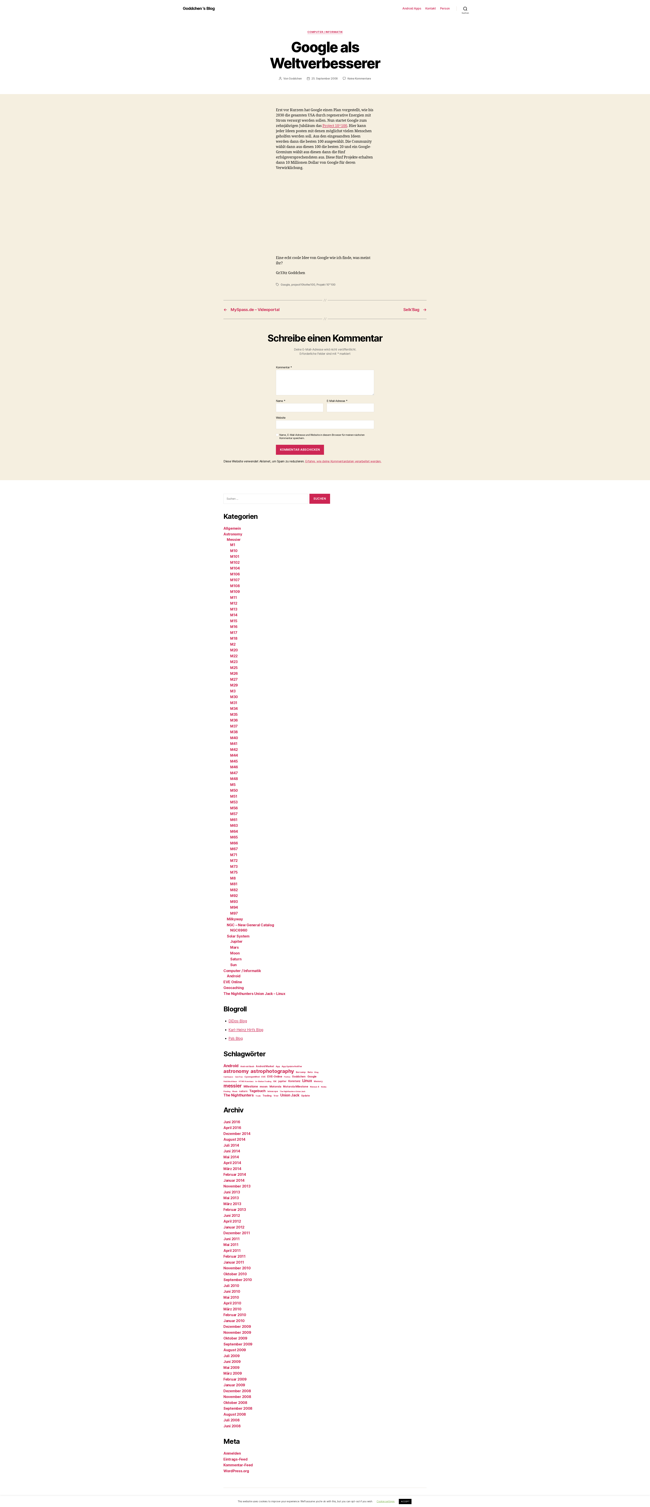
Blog (316, 1072)
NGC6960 (238, 930)
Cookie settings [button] (386, 1501)
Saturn (235, 959)
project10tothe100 (303, 284)
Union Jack (289, 1095)
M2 (232, 644)
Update (305, 1095)
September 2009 (237, 1344)
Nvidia (323, 1087)
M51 (233, 796)
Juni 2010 (231, 1291)
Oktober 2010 (235, 1274)
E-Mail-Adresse (337, 401)
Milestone (251, 1086)
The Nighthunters (238, 1095)
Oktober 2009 (235, 1338)
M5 (232, 785)
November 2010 (237, 1268)
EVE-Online (274, 1076)
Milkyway (235, 919)
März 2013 (232, 1204)
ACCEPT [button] (405, 1501)
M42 (234, 749)
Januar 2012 (233, 1227)
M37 (234, 726)
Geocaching (233, 988)
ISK (274, 1081)
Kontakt (430, 8)
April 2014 (232, 1163)
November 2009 (237, 1332)
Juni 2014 (231, 1151)
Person (445, 8)
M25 (234, 668)
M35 (234, 714)
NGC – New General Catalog (250, 925)
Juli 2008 (231, 1420)
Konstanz (294, 1081)
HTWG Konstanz (246, 1081)
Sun (233, 965)
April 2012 (232, 1221)
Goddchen (295, 78)
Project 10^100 (334, 126)
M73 (234, 866)
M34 (234, 708)
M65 (234, 837)
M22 (234, 656)
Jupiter (236, 941)
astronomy (236, 1071)
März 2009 (232, 1373)
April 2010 (232, 1303)
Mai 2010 (231, 1297)
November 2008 (237, 1397)
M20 (234, 650)
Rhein (234, 1091)
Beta (310, 1072)
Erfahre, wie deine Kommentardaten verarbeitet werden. (343, 461)
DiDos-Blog (238, 1021)
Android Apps (411, 8)
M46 (234, 767)
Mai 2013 (231, 1198)
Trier (276, 1095)
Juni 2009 (232, 1362)
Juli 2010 (231, 1286)
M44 (234, 755)
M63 (234, 825)
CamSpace (228, 1077)
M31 (233, 703)
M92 (234, 896)
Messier (234, 539)
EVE (263, 1076)
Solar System (238, 936)
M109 (235, 592)
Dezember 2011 (236, 1233)
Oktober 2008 (235, 1403)
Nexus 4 (314, 1086)
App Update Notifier (292, 1066)
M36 (234, 720)
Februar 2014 (234, 1174)
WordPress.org (236, 1471)
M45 (234, 761)
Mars (234, 947)
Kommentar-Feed (238, 1465)
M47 (234, 773)
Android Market (265, 1066)
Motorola (275, 1086)
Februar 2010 (234, 1315)
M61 (233, 820)
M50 (234, 790)
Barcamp (301, 1072)
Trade (258, 1096)
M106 (235, 574)
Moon (235, 953)
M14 (233, 615)
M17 (233, 633)
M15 (233, 621)
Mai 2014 (231, 1157)
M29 (234, 685)
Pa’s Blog (236, 1038)
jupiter (282, 1081)
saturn (243, 1091)
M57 (234, 814)
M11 (233, 597)
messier (232, 1086)
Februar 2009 (235, 1379)
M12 (233, 603)
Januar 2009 (234, 1385)
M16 (233, 627)
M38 (234, 732)
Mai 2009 (231, 1367)
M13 (233, 609)
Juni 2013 (231, 1192)
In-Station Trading (263, 1081)
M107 (235, 580)
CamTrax (239, 1077)
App (278, 1066)
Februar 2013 (234, 1209)
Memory (318, 1081)
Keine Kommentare (359, 78)
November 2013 (237, 1186)
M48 (234, 779)
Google (285, 284)
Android (234, 976)
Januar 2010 (234, 1321)
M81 (233, 884)
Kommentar (284, 367)
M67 (234, 849)
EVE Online (232, 982)
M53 (234, 802)
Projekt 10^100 (326, 284)
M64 (234, 831)
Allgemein (232, 528)
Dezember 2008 (237, 1391)
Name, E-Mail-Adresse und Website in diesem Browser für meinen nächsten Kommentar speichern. (322, 436)
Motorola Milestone (295, 1086)
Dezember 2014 (237, 1134)
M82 (234, 890)
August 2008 (234, 1414)
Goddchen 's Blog (199, 8)
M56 (234, 808)
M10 (233, 551)
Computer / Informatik (325, 32)
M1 (232, 545)
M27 (234, 679)
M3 (232, 691)
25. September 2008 (324, 78)
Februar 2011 (234, 1256)
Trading (267, 1095)
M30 (234, 697)
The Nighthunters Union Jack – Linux (254, 994)
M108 (235, 586)
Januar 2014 (234, 1180)
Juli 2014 (231, 1145)
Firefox (287, 1077)
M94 (234, 907)
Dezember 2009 (237, 1326)
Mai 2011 (231, 1245)
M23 (234, 662)
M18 (233, 638)
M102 (235, 562)
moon (264, 1086)
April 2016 (232, 1128)
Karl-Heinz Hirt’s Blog (246, 1030)
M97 (234, 913)
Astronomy (232, 534)
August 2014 (234, 1139)
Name (280, 401)
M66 (234, 843)
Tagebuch (257, 1091)
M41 (233, 744)
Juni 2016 (231, 1122)
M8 (233, 878)
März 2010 (232, 1309)
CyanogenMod (251, 1076)
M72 (234, 861)
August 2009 (234, 1350)
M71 (233, 855)
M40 (234, 738)
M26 (234, 673)
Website (281, 417)
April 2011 (232, 1251)
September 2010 (237, 1280)
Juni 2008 (232, 1426)
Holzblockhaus (230, 1081)
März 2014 (232, 1169)
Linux (307, 1080)
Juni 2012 (231, 1215)
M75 (234, 872)
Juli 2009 (231, 1356)
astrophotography (272, 1071)
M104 (235, 568)
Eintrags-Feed (235, 1459)
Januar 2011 (233, 1262)
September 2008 (237, 1408)
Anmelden (232, 1453)
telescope (272, 1091)
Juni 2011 (231, 1239)
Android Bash (247, 1066)
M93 (234, 902)
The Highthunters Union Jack (292, 1091)
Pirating (226, 1091)
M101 (234, 556)
